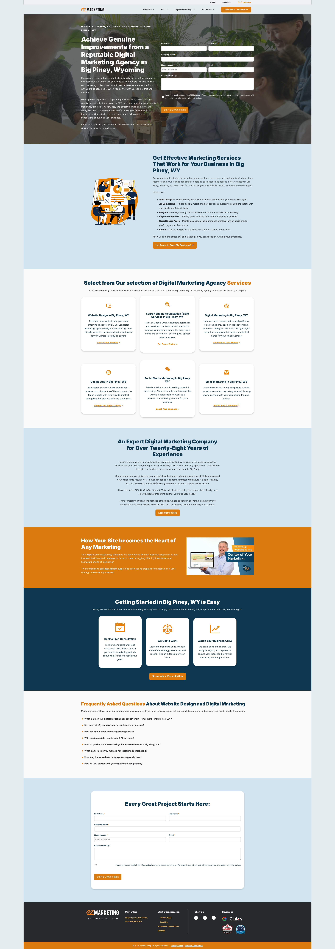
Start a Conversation (175, 109)
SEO (163, 9)
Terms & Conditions (194, 945)
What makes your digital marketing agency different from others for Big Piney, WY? (128, 718)
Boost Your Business (166, 409)
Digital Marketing (183, 9)
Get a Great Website (107, 342)
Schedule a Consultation (236, 9)
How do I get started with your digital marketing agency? (113, 763)
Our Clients (206, 9)
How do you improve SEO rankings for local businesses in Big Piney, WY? (122, 744)
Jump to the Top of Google (107, 405)
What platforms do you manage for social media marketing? (115, 751)
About (212, 2)
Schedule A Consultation (168, 926)
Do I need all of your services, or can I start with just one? (114, 725)
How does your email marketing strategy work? (109, 731)
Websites (147, 9)
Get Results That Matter (225, 342)
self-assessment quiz (111, 568)
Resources (226, 2)
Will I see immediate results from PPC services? (109, 738)
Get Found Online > (167, 344)
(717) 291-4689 (244, 2)
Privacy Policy (177, 945)
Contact (161, 931)
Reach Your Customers (225, 405)
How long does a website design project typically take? (113, 757)
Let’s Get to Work (167, 512)
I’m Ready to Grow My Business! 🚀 (175, 245)
